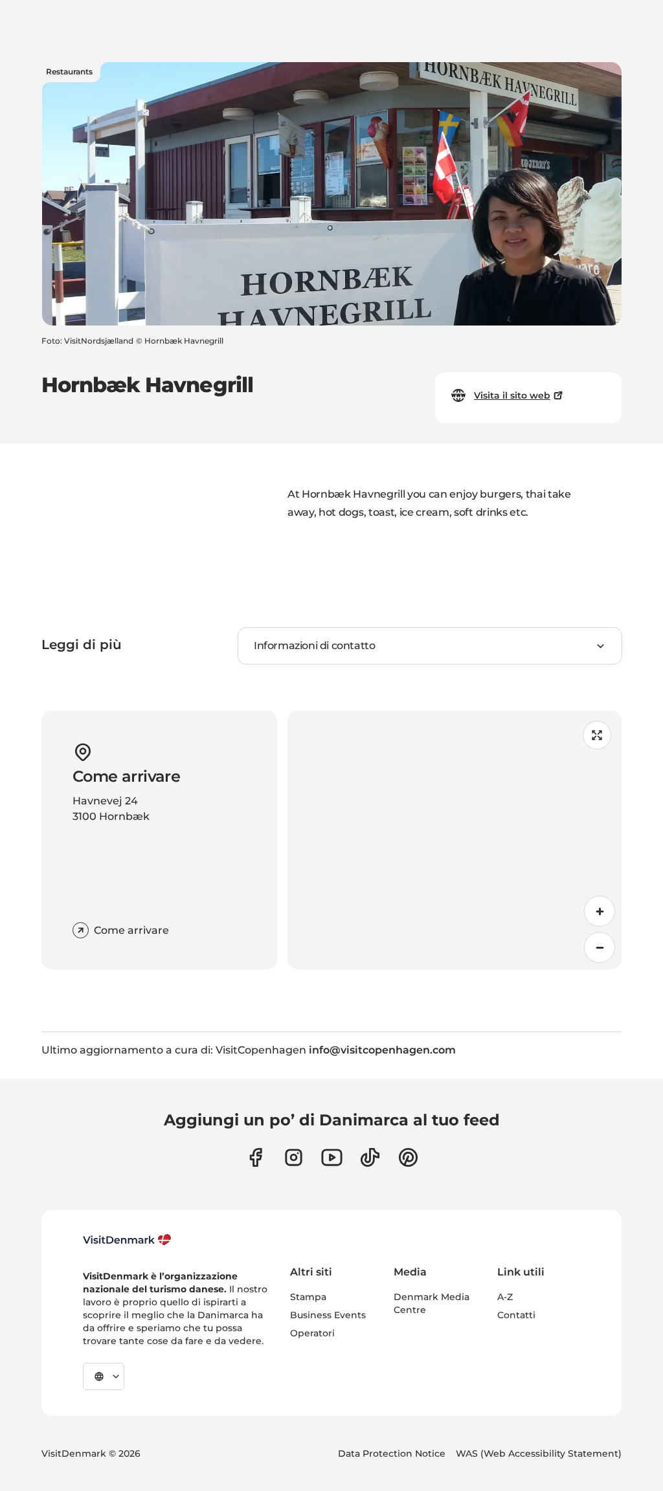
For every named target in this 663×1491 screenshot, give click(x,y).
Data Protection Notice (391, 1453)
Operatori (312, 1333)
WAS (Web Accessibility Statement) (539, 1453)
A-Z (505, 1297)
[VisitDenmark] (127, 1239)
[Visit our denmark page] (255, 1157)
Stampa (308, 1297)
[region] (454, 840)
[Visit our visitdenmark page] (331, 1157)
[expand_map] (597, 735)
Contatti (516, 1315)
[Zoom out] (599, 947)
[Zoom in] (599, 911)
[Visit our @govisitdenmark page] (370, 1157)
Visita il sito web (512, 395)
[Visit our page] (293, 1157)
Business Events (328, 1315)
